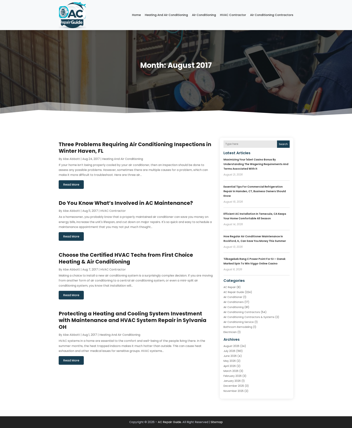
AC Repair (229, 287)
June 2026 (230, 356)
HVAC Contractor (233, 15)
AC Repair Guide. (170, 422)
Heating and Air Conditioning (166, 15)
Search (283, 144)
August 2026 (231, 346)
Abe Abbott (71, 159)
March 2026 (231, 371)
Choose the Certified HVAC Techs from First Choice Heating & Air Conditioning (126, 258)
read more (71, 184)
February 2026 (232, 376)
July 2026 (229, 351)
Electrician (230, 332)
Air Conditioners (233, 302)
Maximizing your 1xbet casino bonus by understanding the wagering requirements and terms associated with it (255, 164)
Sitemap (217, 422)
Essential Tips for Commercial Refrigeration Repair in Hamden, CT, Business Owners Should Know (254, 191)
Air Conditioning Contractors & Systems (248, 317)
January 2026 (232, 381)
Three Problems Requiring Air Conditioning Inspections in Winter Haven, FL (135, 148)
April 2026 (229, 366)
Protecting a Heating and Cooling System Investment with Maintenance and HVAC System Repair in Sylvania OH (132, 320)
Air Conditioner (232, 297)
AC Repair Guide (233, 292)
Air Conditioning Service (238, 322)
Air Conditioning (204, 15)
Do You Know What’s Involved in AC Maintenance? (126, 203)
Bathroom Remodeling (237, 327)
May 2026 (229, 361)
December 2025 (233, 386)
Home (136, 15)
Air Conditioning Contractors (271, 15)
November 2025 (233, 391)
